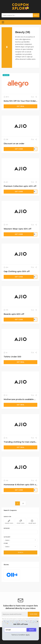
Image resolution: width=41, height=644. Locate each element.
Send (31, 630)
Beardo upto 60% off (14, 314)
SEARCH (20, 552)
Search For (7, 516)
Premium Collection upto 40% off (20, 186)
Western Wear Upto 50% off (17, 229)
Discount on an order (14, 143)
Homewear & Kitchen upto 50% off (21, 484)
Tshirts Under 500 (12, 357)
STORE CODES (20, 523)
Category (7, 537)
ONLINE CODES (9, 523)
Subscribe (33, 614)
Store (6, 543)
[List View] (19, 64)
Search (36, 15)
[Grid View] (16, 64)
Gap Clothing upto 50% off (17, 271)
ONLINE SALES (32, 523)
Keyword (7, 528)
